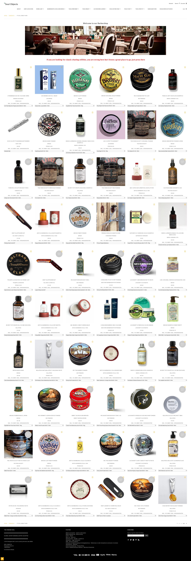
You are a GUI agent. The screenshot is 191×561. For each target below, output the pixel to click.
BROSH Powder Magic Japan (18, 415)
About (19, 8)
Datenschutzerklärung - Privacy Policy (75, 545)
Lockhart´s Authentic (141, 282)
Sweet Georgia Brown (80, 418)
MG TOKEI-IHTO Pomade (141, 505)
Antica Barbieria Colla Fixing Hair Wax (80, 505)
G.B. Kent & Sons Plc (18, 235)
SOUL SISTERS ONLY (115, 8)
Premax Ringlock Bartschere (110, 233)
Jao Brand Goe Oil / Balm (49, 95)
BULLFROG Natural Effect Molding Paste (49, 370)
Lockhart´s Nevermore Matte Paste (141, 280)
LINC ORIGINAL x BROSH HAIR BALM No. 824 (172, 280)
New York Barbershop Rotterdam (111, 282)
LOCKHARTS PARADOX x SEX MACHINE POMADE (141, 415)
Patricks (18, 508)
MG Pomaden (141, 98)
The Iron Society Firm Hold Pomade (49, 187)
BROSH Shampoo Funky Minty (172, 325)
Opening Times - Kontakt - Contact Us (75, 538)
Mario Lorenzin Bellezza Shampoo (142, 370)
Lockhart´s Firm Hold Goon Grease (141, 325)
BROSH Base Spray (18, 370)
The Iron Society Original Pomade (142, 141)
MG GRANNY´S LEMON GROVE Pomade (49, 415)
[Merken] (30, 67)
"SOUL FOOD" (127, 8)
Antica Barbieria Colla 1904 (142, 190)
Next (184, 523)
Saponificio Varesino (142, 235)
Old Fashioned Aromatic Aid (172, 187)
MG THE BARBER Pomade (80, 370)
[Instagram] (133, 540)
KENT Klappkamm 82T (49, 280)
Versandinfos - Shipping (71, 544)
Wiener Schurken (18, 98)
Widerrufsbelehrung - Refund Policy (74, 534)
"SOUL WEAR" (85, 8)
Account (183, 3)
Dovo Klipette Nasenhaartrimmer (18, 141)
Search (176, 3)
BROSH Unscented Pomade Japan (172, 141)
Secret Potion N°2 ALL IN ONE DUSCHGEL (18, 325)
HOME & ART (39, 8)
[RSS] (138, 540)
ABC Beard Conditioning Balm (80, 325)
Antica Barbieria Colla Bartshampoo (49, 233)
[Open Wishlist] (2, 558)
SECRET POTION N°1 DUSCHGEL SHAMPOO (80, 187)
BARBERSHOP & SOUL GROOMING (55, 8)
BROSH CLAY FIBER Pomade (49, 460)
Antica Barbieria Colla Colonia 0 (49, 505)
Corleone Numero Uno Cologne (111, 325)
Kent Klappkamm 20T (18, 233)
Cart (184, 9)
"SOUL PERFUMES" (73, 8)
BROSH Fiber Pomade (80, 233)
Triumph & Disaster (18, 282)
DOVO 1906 (18, 143)
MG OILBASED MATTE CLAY (141, 95)
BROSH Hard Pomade (49, 141)
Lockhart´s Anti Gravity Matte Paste (142, 460)
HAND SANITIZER (152, 8)
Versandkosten (24, 103)
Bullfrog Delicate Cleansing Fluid (172, 460)
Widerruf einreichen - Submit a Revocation (76, 532)
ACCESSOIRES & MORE (99, 8)
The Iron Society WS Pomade (111, 187)
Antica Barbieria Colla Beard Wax (111, 370)
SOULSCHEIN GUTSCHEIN (166, 8)
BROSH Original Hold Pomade (111, 95)
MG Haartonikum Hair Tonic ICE (111, 415)
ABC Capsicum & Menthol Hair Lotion (142, 187)
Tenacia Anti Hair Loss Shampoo (172, 95)
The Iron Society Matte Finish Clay (18, 460)
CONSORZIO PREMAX (111, 235)
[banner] (11, 4)
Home (5, 15)
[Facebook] (128, 540)
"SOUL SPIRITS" (139, 8)
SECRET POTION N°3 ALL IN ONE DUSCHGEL (172, 370)
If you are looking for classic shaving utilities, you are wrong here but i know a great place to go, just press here (96, 60)
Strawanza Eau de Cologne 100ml (18, 95)
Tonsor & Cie (18, 190)
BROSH (80, 98)
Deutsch (171, 3)
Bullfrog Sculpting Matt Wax (172, 415)
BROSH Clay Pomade (80, 95)
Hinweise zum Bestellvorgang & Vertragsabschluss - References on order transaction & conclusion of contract (92, 543)
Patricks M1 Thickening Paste (18, 505)
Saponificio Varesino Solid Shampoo (142, 233)
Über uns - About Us (70, 537)
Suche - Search (69, 535)
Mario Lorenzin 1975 (172, 98)
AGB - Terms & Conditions (72, 541)
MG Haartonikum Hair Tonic (80, 280)
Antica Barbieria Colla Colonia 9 (80, 460)
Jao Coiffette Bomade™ (110, 141)
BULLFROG (80, 190)
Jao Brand (49, 98)
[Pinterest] (136, 540)
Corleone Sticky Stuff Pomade (111, 279)
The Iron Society (142, 143)
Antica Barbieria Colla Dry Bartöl (49, 325)
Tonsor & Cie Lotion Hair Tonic (18, 187)
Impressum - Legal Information (73, 540)
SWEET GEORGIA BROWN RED (80, 415)
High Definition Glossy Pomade (172, 505)
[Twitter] (131, 540)
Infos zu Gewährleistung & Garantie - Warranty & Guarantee (80, 547)
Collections (11, 15)
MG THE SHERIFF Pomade (111, 460)
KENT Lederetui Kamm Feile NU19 (111, 505)
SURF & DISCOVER (28, 8)
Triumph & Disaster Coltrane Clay (18, 280)
